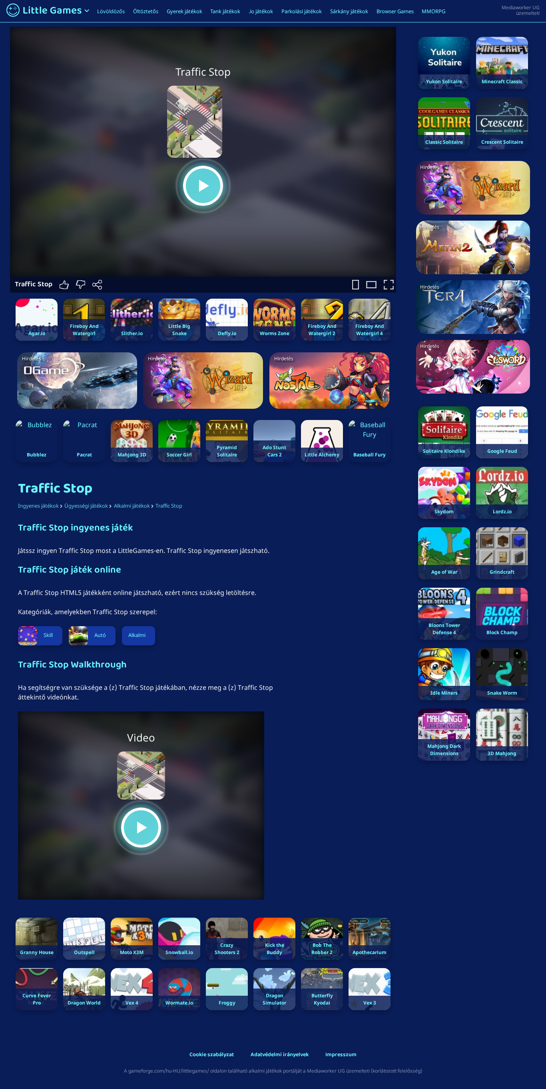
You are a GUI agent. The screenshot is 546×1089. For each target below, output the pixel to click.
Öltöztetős (145, 11)
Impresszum (341, 1055)
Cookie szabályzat (211, 1055)
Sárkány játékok (349, 11)
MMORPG (433, 11)
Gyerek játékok (184, 11)
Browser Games (395, 11)
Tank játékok (225, 11)
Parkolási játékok (301, 11)
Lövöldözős (111, 11)
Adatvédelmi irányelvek (280, 1055)
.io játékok (261, 11)
